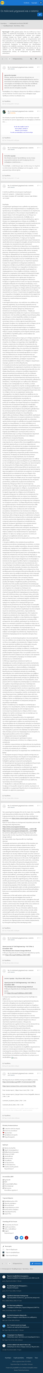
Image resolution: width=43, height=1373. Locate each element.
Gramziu (26, 1370)
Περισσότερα (8, 1169)
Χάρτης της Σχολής (9, 1148)
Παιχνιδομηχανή (9, 1137)
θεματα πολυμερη (12, 1288)
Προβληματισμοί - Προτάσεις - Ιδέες (13, 26)
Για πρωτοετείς (9, 1162)
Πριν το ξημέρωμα (11, 1249)
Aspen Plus (7, 1214)
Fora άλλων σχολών (10, 1190)
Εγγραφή (34, 3)
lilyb (3, 1320)
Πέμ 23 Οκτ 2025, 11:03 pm (16, 1330)
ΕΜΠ (5, 1182)
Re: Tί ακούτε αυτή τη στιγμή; (16, 1325)
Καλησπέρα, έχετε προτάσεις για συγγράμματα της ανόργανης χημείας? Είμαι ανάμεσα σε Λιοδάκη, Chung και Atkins (24, 1337)
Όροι (36, 1358)
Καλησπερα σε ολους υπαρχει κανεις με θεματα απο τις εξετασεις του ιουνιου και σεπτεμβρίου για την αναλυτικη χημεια (24, 1347)
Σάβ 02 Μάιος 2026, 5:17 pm (14, 1301)
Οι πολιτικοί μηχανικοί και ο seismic (20, 11)
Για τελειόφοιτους (9, 1164)
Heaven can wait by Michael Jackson (18, 1327)
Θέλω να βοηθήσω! (10, 1229)
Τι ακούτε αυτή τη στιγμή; (12, 1128)
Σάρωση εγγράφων (10, 1203)
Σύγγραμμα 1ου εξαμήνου (15, 1335)
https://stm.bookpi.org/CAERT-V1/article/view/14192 (18, 1082)
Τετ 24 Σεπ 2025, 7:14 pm (14, 1350)
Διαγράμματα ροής (10, 1212)
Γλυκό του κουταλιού (10, 1131)
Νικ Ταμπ (5, 1330)
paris (3, 1281)
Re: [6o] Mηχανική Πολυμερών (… (17, 1286)
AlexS (3, 1310)
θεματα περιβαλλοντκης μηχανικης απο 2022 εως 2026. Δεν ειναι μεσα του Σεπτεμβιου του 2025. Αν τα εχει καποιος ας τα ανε (24, 1278)
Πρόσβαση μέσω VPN (10, 1201)
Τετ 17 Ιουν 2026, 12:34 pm (13, 1291)
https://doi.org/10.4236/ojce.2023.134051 (17, 955)
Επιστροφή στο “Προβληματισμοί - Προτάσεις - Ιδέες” (17, 1269)
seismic (12, 69)
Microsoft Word (9, 1205)
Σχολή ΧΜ (7, 1180)
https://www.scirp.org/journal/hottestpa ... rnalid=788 (19, 829)
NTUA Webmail (8, 1186)
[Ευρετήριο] (2, 3)
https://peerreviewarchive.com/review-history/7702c (19, 1086)
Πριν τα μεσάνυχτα (12, 1255)
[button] (2, 59)
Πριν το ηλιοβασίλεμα (12, 1252)
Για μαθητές (8, 1160)
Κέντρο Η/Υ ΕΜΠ (9, 1154)
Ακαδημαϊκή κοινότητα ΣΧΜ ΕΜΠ (19, 23)
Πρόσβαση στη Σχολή (10, 1135)
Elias (3, 1301)
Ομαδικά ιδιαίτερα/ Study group (17, 1295)
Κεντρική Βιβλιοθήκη (10, 1184)
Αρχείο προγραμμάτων (11, 1150)
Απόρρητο (29, 1358)
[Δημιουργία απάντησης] (39, 14)
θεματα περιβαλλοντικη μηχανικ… (18, 1276)
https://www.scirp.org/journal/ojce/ (13, 826)
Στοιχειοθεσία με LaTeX (11, 1207)
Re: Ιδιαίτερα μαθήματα (14, 1305)
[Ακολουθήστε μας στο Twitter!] (21, 1238)
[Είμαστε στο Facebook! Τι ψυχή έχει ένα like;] (16, 1238)
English (6, 1231)
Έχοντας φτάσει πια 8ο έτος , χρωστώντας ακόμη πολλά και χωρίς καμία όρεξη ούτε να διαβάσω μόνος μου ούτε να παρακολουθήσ (24, 1297)
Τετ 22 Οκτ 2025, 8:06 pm (15, 1340)
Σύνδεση (26, 3)
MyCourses (7, 1188)
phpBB (15, 1368)
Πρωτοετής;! (8, 1133)
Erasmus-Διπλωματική (11, 1167)
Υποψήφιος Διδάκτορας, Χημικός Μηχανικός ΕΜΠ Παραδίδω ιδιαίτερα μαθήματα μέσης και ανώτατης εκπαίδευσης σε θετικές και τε (24, 1307)
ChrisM (4, 1350)
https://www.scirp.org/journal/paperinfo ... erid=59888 (19, 831)
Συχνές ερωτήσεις (9, 1227)
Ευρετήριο (4, 23)
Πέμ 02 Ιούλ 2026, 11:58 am (13, 1281)
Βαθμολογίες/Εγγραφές (11, 1152)
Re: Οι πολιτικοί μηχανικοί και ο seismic (21, 67)
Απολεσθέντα (8, 1156)
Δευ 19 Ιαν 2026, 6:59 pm (12, 1320)
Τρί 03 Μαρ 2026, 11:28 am (13, 1310)
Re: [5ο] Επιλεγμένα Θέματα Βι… (17, 1315)
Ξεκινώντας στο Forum (11, 1225)
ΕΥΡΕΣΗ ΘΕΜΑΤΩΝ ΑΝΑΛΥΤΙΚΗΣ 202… (19, 1345)
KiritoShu (13, 113)
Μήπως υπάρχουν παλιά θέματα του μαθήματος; (22, 1317)
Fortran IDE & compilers (11, 1209)
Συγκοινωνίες (8, 1158)
